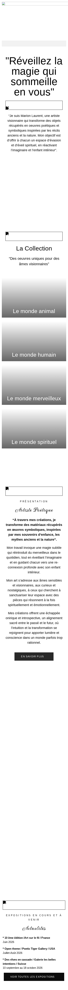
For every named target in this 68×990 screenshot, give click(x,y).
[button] (34, 44)
